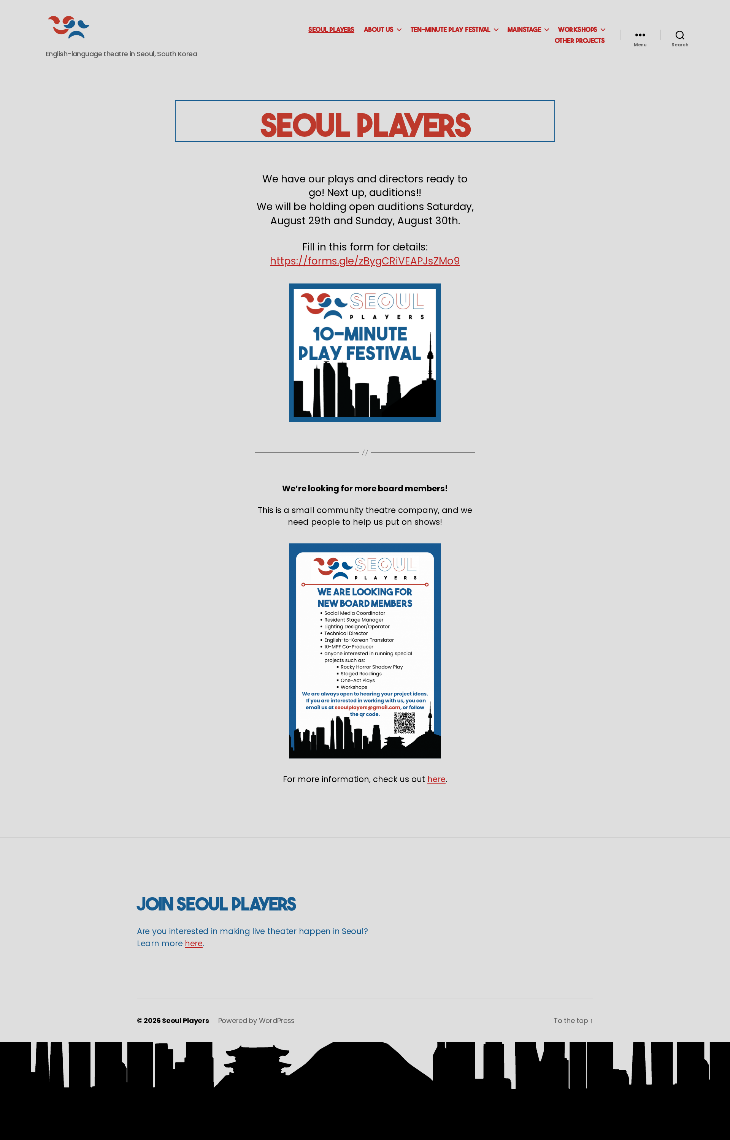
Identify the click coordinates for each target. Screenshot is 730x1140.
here (436, 779)
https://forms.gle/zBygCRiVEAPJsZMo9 (365, 261)
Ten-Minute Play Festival (450, 29)
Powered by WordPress (256, 1020)
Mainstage (524, 29)
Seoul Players (331, 29)
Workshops (577, 29)
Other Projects (580, 40)
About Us (379, 29)
